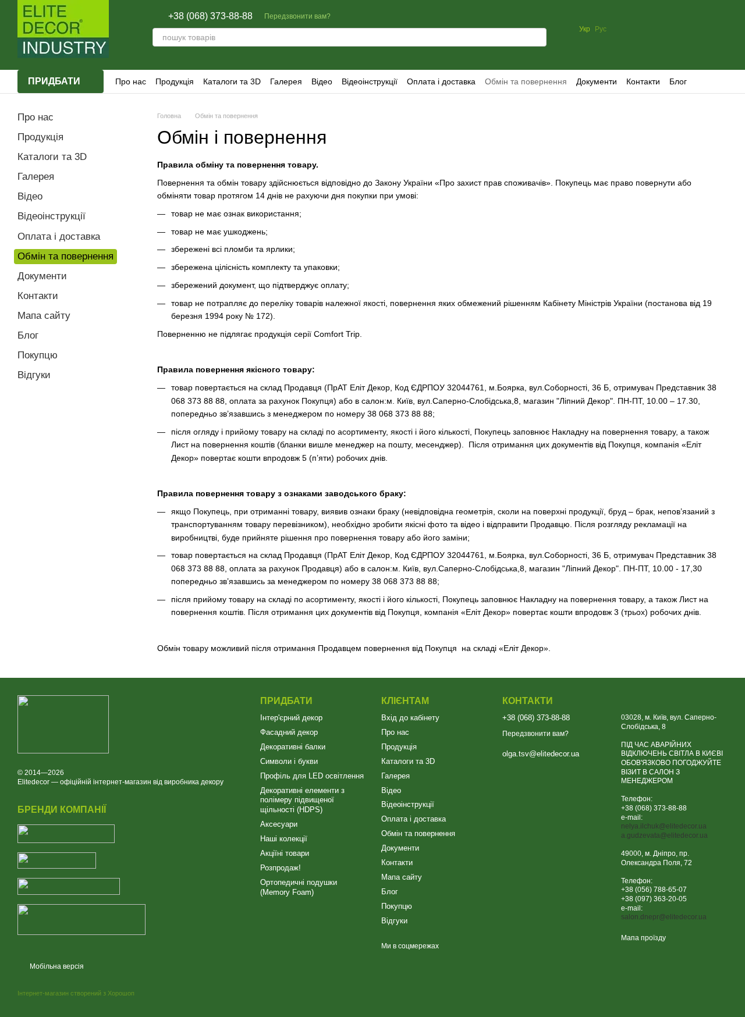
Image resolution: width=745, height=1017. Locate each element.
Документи (596, 81)
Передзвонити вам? (297, 16)
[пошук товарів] (537, 37)
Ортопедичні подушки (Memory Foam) (298, 887)
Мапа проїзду (643, 938)
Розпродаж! (280, 867)
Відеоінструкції (370, 81)
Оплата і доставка (441, 81)
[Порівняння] (627, 29)
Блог (678, 81)
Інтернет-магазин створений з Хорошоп (75, 993)
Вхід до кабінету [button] (410, 717)
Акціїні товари (284, 853)
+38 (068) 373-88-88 (210, 16)
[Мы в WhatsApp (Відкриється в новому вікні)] (388, 16)
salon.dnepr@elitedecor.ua (664, 917)
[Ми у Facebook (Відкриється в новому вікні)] (347, 16)
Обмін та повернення (526, 81)
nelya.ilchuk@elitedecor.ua (664, 826)
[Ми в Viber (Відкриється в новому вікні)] (402, 16)
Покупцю (37, 355)
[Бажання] (657, 29)
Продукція (174, 81)
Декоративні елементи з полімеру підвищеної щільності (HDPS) (302, 800)
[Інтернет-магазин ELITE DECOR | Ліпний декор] (63, 724)
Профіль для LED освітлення (312, 775)
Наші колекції (283, 838)
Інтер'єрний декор (291, 717)
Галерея (286, 81)
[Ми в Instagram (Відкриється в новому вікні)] (361, 16)
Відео (321, 81)
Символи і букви (289, 761)
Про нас (130, 81)
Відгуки (34, 375)
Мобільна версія (56, 966)
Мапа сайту (43, 315)
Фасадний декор (289, 732)
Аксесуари (278, 824)
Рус (600, 29)
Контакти (643, 81)
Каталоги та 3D (232, 81)
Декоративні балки (292, 746)
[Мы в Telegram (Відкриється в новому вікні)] (374, 16)
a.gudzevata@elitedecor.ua (664, 835)
